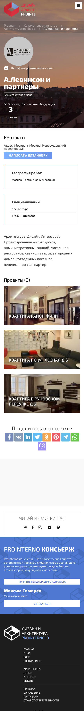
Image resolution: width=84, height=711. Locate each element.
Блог (26, 657)
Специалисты (32, 661)
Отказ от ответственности (41, 700)
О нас (26, 653)
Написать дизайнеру (28, 155)
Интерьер (29, 676)
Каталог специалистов (40, 25)
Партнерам (30, 696)
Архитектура (32, 669)
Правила (29, 688)
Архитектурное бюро (19, 28)
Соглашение (31, 692)
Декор (27, 672)
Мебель (28, 680)
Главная (9, 25)
